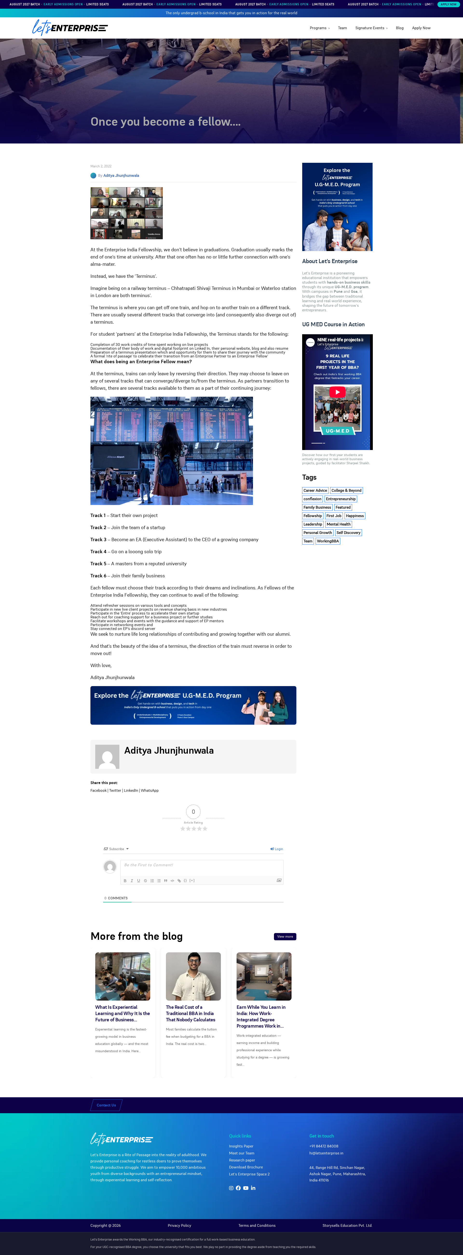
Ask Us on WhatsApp (235, 649)
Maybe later (231, 660)
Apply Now (449, 4)
